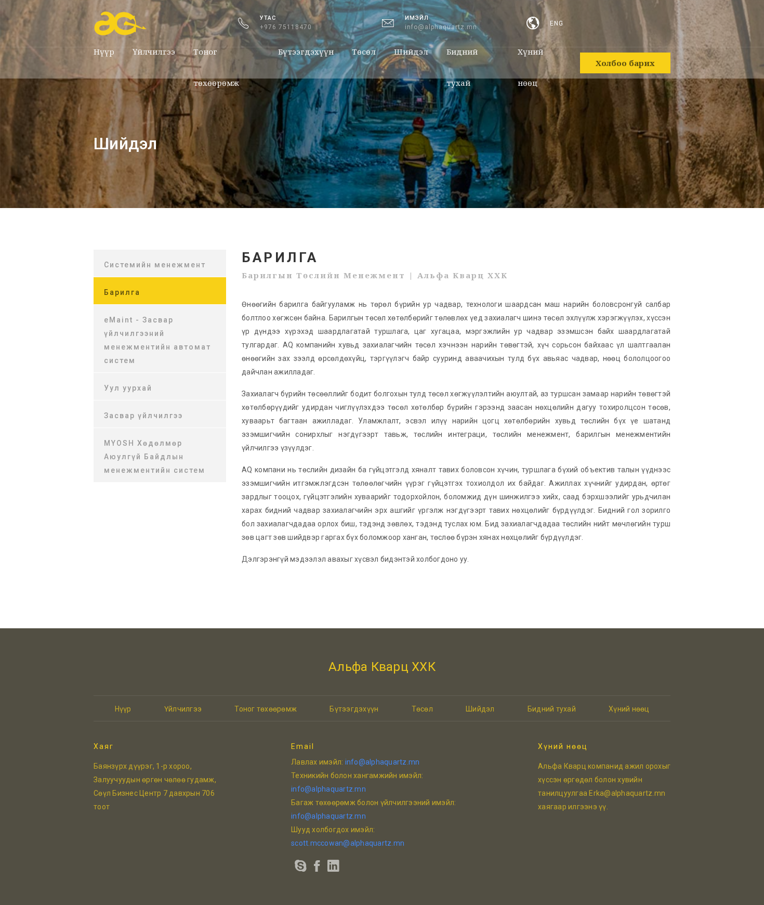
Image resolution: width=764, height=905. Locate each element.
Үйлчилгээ (154, 51)
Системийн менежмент (155, 265)
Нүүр (104, 51)
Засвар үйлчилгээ (143, 415)
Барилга (122, 292)
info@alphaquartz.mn (441, 27)
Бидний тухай (462, 56)
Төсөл (364, 51)
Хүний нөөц (530, 56)
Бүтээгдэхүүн (306, 51)
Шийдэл (411, 51)
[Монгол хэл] (532, 24)
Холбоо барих (625, 63)
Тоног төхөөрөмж (216, 56)
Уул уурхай (128, 388)
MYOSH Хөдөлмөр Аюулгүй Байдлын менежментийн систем (154, 456)
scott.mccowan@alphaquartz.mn (347, 843)
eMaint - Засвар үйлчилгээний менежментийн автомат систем (157, 340)
